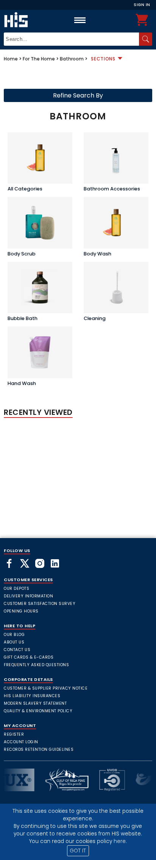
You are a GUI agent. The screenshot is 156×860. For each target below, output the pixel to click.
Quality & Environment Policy (38, 711)
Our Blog (14, 634)
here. (120, 841)
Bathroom (72, 59)
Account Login (21, 742)
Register (14, 734)
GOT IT (78, 850)
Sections (103, 59)
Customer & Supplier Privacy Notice (45, 688)
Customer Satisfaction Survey (39, 603)
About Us (14, 642)
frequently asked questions (36, 665)
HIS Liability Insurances (32, 696)
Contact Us (17, 650)
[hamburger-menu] (80, 20)
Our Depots (16, 588)
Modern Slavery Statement (35, 703)
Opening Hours (21, 611)
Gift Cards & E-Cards (28, 657)
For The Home (39, 59)
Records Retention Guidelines (38, 749)
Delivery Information (28, 596)
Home (11, 59)
